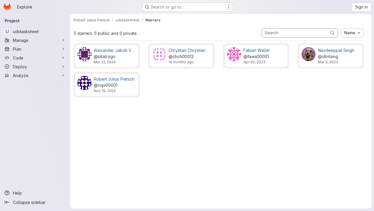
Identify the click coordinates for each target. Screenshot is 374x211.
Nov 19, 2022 (105, 91)
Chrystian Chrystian (187, 50)
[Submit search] (332, 32)
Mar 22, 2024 (105, 62)
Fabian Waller (256, 50)
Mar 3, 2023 (328, 62)
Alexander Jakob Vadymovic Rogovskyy (133, 50)
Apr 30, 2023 (254, 62)
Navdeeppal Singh (336, 50)
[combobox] (352, 33)
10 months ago (181, 62)
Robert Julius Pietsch (114, 78)
